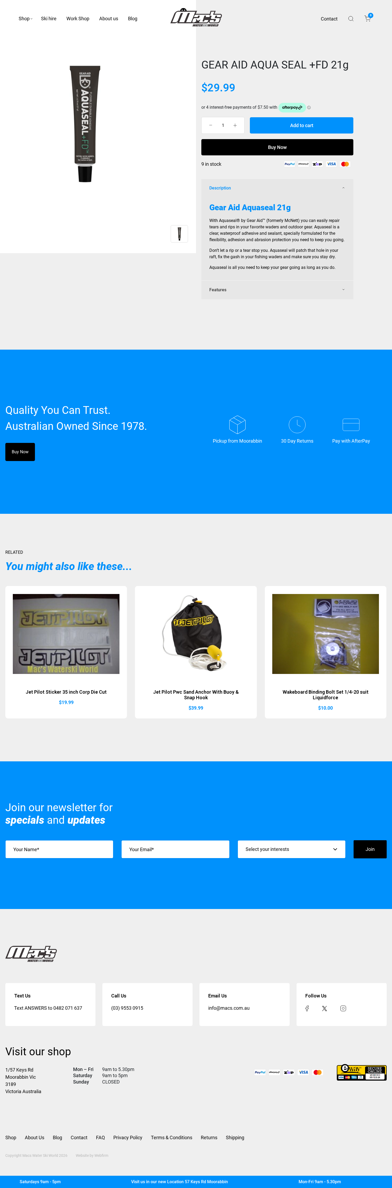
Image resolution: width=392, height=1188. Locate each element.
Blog (132, 18)
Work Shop (77, 18)
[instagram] (343, 1008)
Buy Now (277, 147)
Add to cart (301, 125)
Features (217, 289)
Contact (329, 19)
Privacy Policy (127, 1137)
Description (220, 188)
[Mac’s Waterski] (196, 19)
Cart (370, 16)
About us (108, 18)
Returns (209, 1137)
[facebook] (307, 1008)
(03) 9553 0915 (127, 1008)
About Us (34, 1137)
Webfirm (101, 1155)
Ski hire (49, 18)
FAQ (100, 1137)
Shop (24, 18)
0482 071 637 (67, 1008)
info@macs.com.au (229, 1008)
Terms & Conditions (171, 1137)
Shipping (235, 1137)
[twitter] (324, 1008)
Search (351, 18)
